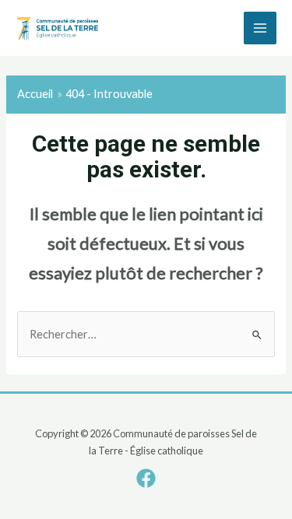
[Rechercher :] (145, 334)
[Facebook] (146, 478)
